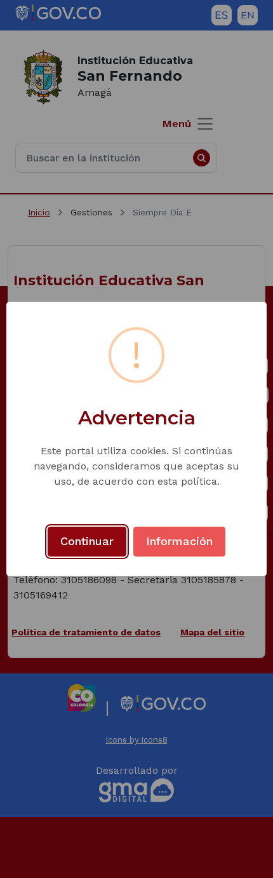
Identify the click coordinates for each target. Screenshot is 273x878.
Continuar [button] (87, 541)
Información (179, 541)
